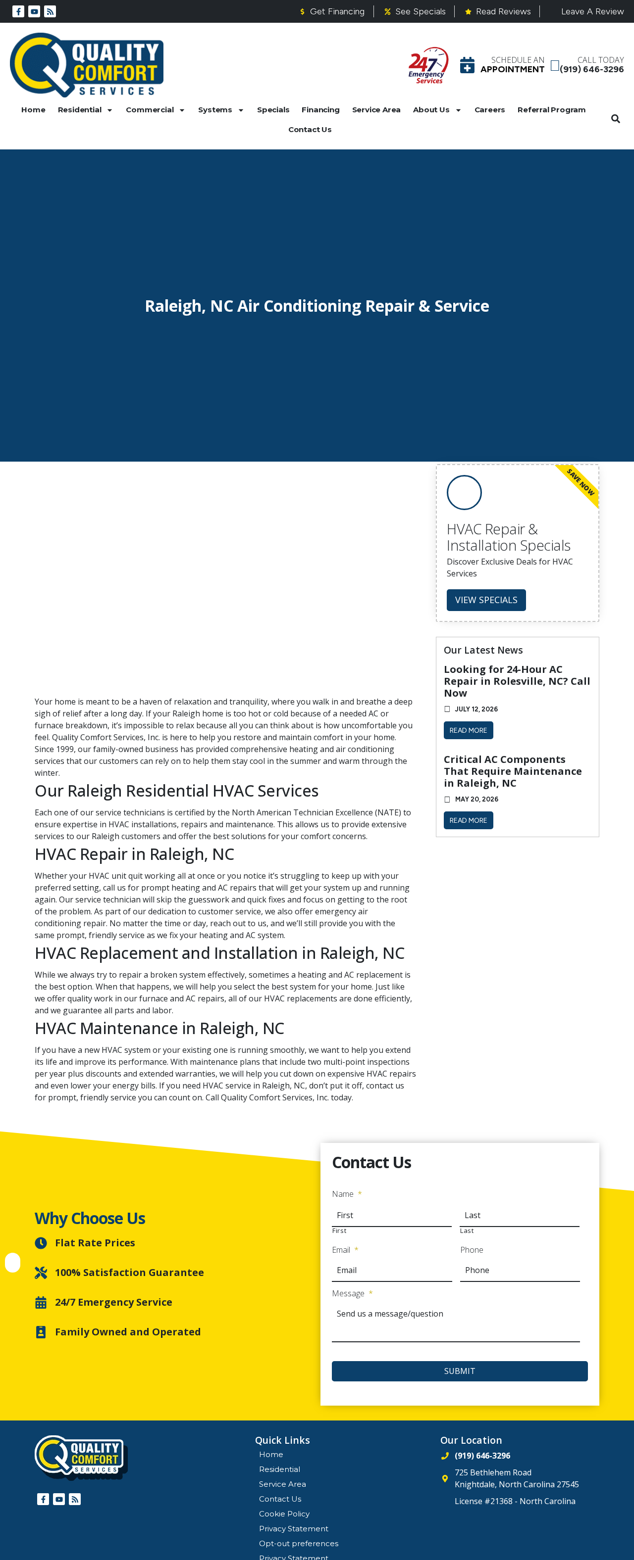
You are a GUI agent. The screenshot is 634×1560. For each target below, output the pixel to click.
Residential (80, 109)
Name (347, 1194)
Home (33, 109)
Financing (320, 109)
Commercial (149, 109)
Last (467, 1231)
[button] (615, 118)
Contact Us (310, 129)
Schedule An (518, 59)
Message (352, 1293)
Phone (471, 1250)
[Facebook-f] (18, 11)
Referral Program (552, 109)
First (339, 1231)
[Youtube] (34, 11)
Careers (490, 109)
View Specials (486, 600)
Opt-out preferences (298, 1543)
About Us (431, 109)
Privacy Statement (293, 1528)
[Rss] (50, 11)
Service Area (376, 109)
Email (345, 1250)
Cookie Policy (284, 1513)
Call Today (601, 59)
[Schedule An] (467, 65)
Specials (273, 109)
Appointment (512, 69)
